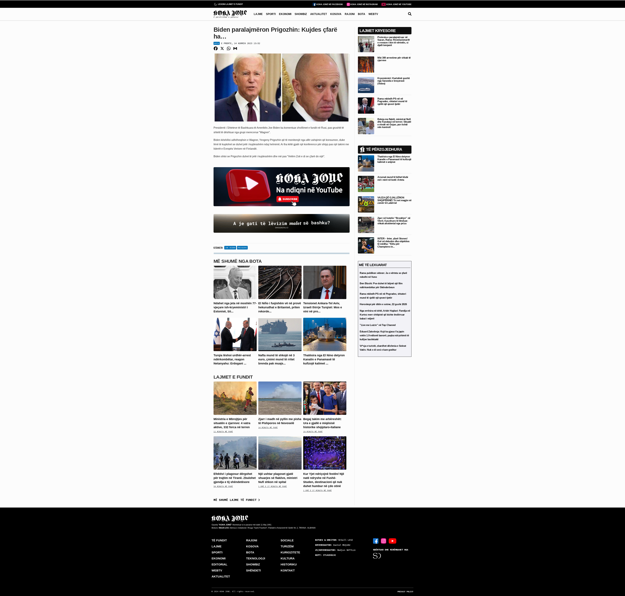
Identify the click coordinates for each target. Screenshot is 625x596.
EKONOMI (285, 14)
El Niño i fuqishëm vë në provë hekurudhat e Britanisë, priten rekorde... (279, 307)
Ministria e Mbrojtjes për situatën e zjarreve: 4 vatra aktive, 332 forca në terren (232, 423)
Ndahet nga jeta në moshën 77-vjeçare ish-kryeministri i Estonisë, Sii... (235, 307)
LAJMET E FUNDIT (233, 377)
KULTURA (288, 558)
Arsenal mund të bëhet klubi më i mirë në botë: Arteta (392, 178)
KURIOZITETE (290, 552)
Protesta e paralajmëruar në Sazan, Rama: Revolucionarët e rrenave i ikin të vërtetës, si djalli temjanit (393, 41)
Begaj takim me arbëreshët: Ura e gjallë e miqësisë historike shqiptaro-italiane (322, 423)
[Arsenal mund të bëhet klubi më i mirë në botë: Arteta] (366, 183)
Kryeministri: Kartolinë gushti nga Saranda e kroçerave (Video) (393, 81)
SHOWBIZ (301, 14)
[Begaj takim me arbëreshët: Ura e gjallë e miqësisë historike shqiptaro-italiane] (324, 397)
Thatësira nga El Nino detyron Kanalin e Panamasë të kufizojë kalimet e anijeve (394, 159)
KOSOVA (335, 14)
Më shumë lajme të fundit (236, 500)
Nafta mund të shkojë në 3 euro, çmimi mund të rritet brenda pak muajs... (276, 359)
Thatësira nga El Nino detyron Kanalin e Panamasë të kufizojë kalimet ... (324, 359)
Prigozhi (242, 247)
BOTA (361, 14)
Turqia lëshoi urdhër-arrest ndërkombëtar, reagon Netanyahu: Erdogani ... (232, 359)
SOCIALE (287, 540)
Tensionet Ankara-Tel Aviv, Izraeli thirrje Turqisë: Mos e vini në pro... (322, 307)
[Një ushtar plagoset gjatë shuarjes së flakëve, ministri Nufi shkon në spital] (279, 452)
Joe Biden (230, 247)
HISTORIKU (289, 564)
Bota (216, 43)
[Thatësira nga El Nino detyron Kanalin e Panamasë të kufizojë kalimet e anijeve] (324, 334)
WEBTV (373, 14)
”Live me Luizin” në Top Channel (378, 325)
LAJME (258, 14)
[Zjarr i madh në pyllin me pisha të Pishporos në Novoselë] (279, 397)
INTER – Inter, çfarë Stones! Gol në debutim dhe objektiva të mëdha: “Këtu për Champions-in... (393, 242)
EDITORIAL (219, 564)
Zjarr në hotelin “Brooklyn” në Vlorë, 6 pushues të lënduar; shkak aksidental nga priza (393, 221)
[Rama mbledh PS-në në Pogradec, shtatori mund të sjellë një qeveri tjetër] (366, 105)
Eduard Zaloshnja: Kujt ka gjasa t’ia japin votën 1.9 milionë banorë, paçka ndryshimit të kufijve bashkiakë (384, 335)
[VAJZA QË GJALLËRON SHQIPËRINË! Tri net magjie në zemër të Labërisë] (366, 204)
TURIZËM (287, 546)
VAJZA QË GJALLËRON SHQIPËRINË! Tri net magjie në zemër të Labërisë (394, 200)
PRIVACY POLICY (405, 591)
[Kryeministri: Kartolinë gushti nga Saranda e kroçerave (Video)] (366, 84)
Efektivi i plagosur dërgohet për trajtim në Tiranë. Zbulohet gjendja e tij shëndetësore (235, 478)
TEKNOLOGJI (255, 558)
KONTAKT (288, 570)
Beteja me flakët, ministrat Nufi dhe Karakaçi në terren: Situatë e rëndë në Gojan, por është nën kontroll (394, 123)
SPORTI (271, 14)
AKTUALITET (318, 14)
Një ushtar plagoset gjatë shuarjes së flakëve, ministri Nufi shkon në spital (277, 478)
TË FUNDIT (219, 540)
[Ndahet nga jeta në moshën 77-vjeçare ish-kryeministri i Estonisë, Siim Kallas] (235, 282)
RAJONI (350, 14)
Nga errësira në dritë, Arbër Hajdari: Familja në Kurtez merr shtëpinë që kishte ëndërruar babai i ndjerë (385, 314)
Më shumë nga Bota (238, 261)
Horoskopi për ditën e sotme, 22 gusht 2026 (383, 304)
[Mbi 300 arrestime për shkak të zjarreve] (366, 64)
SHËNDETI (253, 570)
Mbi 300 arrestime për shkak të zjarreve (394, 59)
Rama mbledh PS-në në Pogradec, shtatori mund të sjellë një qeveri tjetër (392, 101)
